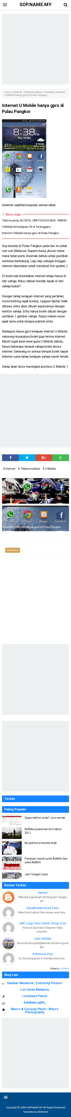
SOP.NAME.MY (34, 1107)
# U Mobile (49, 468)
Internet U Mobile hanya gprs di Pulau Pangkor (30, 233)
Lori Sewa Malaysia (34, 989)
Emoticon (12, 550)
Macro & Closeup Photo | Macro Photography (34, 1010)
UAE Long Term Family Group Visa (42, 923)
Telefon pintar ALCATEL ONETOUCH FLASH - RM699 (34, 220)
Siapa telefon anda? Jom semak (45, 817)
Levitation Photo (34, 996)
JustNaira (64, 968)
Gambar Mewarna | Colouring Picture (34, 983)
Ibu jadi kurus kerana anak (41, 842)
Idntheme (42, 1111)
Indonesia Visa (42, 954)
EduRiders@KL (35, 1002)
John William (42, 939)
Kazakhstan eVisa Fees (42, 908)
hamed (42, 893)
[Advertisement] (35, 49)
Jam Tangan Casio (36, 874)
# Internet (9, 468)
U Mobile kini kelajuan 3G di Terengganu (26, 226)
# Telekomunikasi (29, 468)
